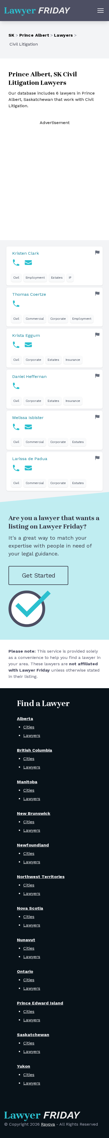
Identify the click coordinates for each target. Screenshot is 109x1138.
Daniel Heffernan (29, 376)
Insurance (73, 360)
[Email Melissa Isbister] (28, 427)
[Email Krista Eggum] (28, 345)
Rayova (48, 1124)
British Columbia (34, 750)
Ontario (25, 971)
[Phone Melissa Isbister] (16, 427)
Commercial (35, 319)
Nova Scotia (30, 908)
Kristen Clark (25, 253)
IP (70, 277)
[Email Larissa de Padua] (28, 468)
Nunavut (26, 939)
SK (11, 35)
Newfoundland (33, 845)
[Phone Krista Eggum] (16, 345)
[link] (54, 266)
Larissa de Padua (29, 458)
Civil (16, 277)
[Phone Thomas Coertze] (16, 304)
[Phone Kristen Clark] (16, 263)
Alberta (25, 718)
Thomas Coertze (29, 294)
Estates (57, 277)
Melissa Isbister (28, 417)
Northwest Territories (41, 876)
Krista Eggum (26, 335)
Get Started (38, 575)
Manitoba (27, 781)
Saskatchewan (33, 1034)
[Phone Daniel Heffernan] (16, 386)
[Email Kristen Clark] (28, 263)
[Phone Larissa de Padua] (16, 468)
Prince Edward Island (40, 1003)
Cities (28, 727)
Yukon (23, 1066)
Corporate (58, 319)
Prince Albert (34, 35)
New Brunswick (33, 813)
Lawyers (63, 35)
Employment (35, 277)
